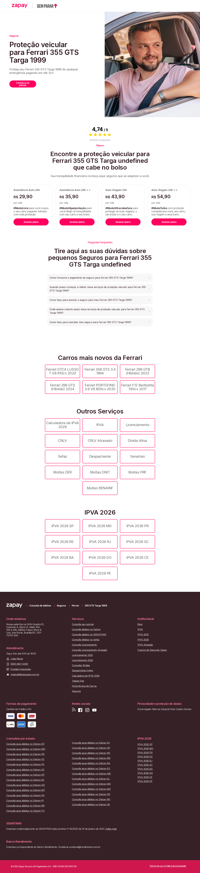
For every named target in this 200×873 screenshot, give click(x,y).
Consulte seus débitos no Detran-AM (91, 773)
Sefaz (62, 456)
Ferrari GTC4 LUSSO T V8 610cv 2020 (62, 371)
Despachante (100, 456)
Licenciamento (137, 425)
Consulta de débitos (40, 605)
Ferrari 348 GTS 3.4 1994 (100, 371)
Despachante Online (82, 670)
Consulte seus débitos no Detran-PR (25, 754)
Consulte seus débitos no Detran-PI (25, 800)
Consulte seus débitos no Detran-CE (25, 769)
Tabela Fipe (78, 681)
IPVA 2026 (143, 639)
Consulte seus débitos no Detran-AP (25, 775)
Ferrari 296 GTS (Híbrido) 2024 (62, 387)
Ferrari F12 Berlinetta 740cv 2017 (137, 387)
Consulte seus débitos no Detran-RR (25, 805)
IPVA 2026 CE (137, 557)
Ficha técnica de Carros (84, 686)
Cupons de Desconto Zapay (152, 650)
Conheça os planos (22, 84)
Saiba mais (111, 828)
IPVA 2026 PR (137, 526)
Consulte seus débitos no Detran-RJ (91, 742)
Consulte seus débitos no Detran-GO (25, 785)
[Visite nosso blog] (74, 710)
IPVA (100, 425)
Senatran (137, 456)
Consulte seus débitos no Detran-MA (91, 784)
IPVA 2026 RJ (100, 542)
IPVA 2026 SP (62, 526)
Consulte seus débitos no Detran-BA (91, 763)
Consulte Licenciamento (84, 644)
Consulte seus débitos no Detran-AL (91, 778)
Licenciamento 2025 (82, 655)
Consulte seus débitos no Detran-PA (25, 795)
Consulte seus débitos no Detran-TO (25, 811)
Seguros (61, 605)
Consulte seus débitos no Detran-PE (25, 764)
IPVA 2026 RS (62, 542)
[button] (100, 278)
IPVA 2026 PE (100, 573)
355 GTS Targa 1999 (96, 605)
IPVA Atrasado (145, 644)
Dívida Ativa (137, 440)
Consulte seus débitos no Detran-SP (91, 748)
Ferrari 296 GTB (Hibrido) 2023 (137, 371)
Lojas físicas (17, 658)
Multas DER (62, 472)
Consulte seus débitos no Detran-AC (25, 780)
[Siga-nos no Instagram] (87, 710)
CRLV (62, 440)
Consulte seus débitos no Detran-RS (91, 753)
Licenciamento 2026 (82, 660)
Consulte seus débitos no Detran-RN (91, 758)
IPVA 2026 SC (137, 542)
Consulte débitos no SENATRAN (89, 634)
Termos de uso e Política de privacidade (167, 866)
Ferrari (75, 605)
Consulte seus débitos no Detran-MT (25, 790)
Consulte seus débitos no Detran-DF (25, 744)
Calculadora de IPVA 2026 (62, 425)
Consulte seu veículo (83, 624)
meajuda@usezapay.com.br (25, 674)
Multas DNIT (100, 472)
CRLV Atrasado (100, 440)
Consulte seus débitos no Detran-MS (91, 789)
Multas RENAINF (100, 488)
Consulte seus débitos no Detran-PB (91, 794)
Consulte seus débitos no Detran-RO (91, 799)
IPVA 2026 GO (100, 557)
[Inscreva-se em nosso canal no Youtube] (94, 710)
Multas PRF (137, 472)
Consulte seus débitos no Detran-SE (91, 804)
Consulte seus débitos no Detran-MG (25, 749)
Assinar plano (31, 221)
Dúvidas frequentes (21, 669)
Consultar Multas (81, 665)
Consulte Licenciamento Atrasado (89, 650)
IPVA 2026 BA (62, 557)
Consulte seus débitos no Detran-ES (91, 768)
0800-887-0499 (19, 664)
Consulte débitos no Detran (86, 629)
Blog (139, 624)
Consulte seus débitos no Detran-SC (25, 759)
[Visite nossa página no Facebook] (80, 710)
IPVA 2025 (143, 634)
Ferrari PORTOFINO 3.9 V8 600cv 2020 (100, 387)
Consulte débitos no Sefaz (85, 639)
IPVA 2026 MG (100, 526)
